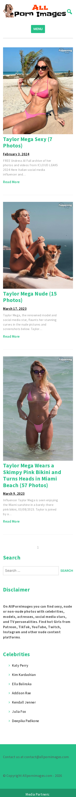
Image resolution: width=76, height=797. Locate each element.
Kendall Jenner (24, 702)
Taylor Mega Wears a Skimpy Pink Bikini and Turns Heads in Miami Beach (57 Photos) (32, 475)
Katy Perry (20, 665)
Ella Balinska (22, 684)
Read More (11, 182)
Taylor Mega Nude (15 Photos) (30, 297)
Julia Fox (19, 711)
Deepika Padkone (25, 721)
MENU (38, 29)
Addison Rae (21, 693)
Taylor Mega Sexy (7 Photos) (27, 142)
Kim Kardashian (24, 674)
